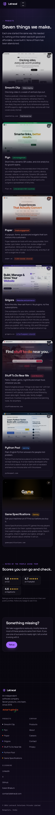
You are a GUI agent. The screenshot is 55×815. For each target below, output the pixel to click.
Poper (6, 735)
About (32, 730)
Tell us (11, 644)
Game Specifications (13, 758)
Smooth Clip (9, 724)
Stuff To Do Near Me (12, 747)
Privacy (32, 747)
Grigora (7, 741)
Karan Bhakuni (8, 788)
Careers (32, 735)
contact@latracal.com (11, 793)
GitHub (5, 782)
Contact (33, 741)
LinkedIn (6, 771)
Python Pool (9, 752)
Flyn (6, 730)
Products (33, 724)
